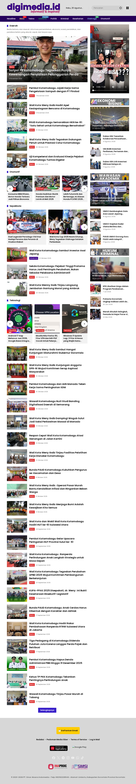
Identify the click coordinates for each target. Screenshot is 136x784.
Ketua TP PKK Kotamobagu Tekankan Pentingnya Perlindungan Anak (52, 678)
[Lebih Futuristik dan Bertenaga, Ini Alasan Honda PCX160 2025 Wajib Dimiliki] (75, 184)
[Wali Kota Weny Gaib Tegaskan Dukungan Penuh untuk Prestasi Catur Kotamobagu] (17, 143)
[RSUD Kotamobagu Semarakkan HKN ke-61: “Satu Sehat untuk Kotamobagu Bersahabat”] (17, 126)
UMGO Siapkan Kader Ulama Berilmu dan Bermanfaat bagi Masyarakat (113, 225)
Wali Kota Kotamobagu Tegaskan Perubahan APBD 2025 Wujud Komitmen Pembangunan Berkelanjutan (57, 575)
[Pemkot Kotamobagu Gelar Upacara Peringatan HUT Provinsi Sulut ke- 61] (17, 542)
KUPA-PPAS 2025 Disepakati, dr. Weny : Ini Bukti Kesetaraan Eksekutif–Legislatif (58, 592)
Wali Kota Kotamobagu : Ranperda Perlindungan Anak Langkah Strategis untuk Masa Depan (56, 557)
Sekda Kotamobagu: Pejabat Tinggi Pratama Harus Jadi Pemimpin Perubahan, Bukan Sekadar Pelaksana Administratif (57, 269)
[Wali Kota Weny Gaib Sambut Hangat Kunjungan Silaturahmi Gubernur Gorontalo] (17, 353)
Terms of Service (79, 739)
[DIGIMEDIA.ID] (34, 7)
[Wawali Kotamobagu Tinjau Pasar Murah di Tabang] (17, 698)
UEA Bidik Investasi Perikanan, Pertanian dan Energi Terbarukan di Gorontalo (115, 150)
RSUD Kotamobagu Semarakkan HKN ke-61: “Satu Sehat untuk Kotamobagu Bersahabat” (57, 124)
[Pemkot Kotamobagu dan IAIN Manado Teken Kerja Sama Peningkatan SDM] (17, 388)
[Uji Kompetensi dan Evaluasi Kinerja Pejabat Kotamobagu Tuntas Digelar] (17, 160)
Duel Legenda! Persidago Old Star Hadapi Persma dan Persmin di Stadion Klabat (24, 239)
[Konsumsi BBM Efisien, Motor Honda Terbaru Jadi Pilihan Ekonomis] (19, 184)
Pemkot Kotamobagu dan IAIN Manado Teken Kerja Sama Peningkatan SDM (57, 385)
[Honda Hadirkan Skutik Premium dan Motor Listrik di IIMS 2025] (47, 184)
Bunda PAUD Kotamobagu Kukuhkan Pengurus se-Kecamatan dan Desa (58, 471)
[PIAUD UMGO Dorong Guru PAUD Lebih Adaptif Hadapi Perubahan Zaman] (95, 239)
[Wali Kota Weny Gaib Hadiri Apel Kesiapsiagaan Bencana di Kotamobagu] (17, 109)
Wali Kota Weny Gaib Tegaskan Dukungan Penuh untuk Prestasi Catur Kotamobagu (55, 141)
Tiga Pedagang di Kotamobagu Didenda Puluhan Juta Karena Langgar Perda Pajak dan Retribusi (58, 644)
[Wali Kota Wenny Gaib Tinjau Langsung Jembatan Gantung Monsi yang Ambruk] (17, 289)
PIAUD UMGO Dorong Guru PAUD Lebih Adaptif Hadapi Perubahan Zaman (116, 238)
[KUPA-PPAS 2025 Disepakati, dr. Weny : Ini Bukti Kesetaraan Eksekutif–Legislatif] (17, 594)
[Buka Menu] (127, 8)
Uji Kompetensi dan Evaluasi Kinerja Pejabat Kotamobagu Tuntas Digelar (56, 158)
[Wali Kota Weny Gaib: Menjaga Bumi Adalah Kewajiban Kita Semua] (17, 508)
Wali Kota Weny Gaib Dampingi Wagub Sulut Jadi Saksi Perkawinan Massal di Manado (56, 420)
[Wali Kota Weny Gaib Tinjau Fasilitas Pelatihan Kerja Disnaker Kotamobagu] (17, 456)
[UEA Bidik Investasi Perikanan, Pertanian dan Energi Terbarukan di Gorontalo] (95, 151)
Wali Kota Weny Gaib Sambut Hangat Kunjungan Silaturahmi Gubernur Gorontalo (56, 351)
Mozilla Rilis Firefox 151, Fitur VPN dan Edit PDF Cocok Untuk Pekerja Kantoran (47, 338)
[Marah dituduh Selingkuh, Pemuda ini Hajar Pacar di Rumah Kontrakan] (95, 314)
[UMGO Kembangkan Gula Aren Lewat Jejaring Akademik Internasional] (95, 213)
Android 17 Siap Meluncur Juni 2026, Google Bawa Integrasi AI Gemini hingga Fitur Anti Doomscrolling (19, 338)
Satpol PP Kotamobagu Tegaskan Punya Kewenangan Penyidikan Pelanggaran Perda (43, 72)
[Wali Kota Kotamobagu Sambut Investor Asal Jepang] (17, 254)
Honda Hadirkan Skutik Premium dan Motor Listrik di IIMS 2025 (47, 196)
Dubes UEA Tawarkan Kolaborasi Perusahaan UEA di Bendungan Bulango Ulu (116, 137)
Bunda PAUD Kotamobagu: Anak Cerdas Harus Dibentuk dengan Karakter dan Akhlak (57, 609)
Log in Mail (95, 739)
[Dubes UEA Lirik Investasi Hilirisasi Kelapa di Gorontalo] (95, 164)
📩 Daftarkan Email (68, 730)
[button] (120, 8)
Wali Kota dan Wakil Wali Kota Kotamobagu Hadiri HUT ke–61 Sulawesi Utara (56, 523)
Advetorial (33, 258)
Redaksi (40, 739)
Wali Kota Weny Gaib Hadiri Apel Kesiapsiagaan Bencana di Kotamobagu (54, 106)
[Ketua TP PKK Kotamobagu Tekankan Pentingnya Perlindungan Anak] (17, 680)
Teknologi (12, 330)
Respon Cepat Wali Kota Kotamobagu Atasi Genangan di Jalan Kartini (56, 437)
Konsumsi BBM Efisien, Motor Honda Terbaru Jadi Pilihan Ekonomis (18, 196)
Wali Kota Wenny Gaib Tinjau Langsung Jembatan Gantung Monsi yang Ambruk (54, 286)
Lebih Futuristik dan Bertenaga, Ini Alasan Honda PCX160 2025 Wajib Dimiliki (73, 197)
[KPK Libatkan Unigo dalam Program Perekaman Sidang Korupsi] (95, 288)
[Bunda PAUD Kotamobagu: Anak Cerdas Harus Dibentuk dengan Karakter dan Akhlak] (17, 611)
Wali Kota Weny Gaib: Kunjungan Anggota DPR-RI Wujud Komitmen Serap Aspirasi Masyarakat (55, 368)
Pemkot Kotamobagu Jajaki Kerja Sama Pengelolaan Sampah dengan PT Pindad (54, 89)
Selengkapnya (47, 710)
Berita (12, 67)
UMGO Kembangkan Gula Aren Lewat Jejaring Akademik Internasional (115, 212)
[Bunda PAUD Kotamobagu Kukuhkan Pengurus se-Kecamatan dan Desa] (17, 474)
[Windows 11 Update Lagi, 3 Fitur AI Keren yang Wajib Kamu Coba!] (75, 318)
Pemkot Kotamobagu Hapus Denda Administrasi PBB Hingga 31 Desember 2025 (55, 661)
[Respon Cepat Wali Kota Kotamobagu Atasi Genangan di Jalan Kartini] (17, 439)
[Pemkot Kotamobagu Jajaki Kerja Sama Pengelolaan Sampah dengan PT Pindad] (17, 92)
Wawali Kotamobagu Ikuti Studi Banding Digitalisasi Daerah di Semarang (54, 403)
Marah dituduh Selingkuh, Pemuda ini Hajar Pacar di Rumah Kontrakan (115, 313)
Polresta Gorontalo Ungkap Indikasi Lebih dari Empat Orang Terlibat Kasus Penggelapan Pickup (115, 300)
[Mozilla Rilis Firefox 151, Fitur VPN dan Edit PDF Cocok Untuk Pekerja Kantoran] (47, 318)
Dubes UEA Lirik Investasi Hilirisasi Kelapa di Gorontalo (115, 163)
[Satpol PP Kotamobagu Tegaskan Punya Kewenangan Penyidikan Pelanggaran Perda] (47, 59)
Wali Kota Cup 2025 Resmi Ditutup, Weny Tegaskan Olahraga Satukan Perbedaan (66, 239)
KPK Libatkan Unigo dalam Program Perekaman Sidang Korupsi (115, 287)
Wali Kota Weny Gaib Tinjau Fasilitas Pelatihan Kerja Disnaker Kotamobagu (58, 454)
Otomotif (40, 189)
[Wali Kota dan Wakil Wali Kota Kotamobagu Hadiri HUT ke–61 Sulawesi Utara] (17, 525)
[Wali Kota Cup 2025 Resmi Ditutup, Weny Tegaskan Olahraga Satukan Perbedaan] (67, 222)
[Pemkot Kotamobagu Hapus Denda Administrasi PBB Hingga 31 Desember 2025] (17, 663)
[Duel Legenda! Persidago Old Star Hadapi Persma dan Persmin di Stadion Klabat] (26, 222)
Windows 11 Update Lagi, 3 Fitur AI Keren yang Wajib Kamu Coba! (73, 338)
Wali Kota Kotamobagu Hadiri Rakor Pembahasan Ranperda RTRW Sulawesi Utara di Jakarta (57, 627)
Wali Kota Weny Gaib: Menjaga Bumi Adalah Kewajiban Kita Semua (56, 506)
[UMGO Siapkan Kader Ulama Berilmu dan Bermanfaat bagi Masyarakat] (95, 226)
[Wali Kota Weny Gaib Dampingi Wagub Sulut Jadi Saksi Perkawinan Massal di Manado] (17, 422)
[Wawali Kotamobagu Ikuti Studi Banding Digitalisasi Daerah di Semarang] (17, 405)
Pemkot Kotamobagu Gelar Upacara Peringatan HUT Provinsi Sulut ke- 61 (52, 540)
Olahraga (12, 231)
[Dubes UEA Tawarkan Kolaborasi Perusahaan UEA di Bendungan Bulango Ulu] (95, 138)
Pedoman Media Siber (57, 739)
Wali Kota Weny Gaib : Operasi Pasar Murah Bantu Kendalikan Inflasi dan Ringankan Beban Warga (58, 489)
